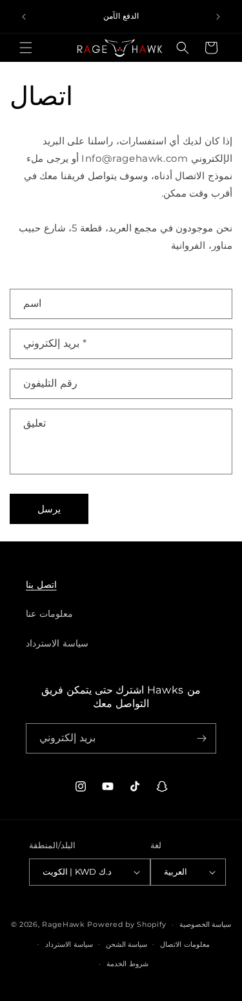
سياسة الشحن (127, 944)
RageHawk (63, 924)
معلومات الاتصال (185, 944)
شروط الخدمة (127, 963)
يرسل (49, 509)
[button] (26, 48)
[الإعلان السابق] (24, 17)
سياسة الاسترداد (57, 643)
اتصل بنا (41, 584)
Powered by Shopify (126, 924)
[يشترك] (201, 738)
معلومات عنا (49, 613)
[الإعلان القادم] (218, 17)
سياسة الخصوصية (205, 924)
